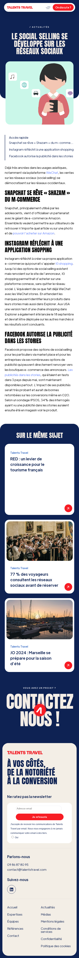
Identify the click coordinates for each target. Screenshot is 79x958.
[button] (48, 8)
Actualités (48, 907)
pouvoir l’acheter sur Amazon (33, 233)
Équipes (13, 921)
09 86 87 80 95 (17, 864)
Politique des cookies (56, 946)
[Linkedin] (11, 889)
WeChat (52, 172)
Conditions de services (51, 930)
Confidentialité (51, 939)
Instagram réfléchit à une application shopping (41, 149)
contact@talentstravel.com (26, 869)
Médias (46, 914)
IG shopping (64, 263)
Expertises (14, 914)
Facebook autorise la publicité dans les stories (41, 156)
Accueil (12, 907)
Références (15, 928)
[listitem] (39, 479)
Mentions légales (52, 921)
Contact (13, 935)
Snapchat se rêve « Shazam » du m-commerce (41, 143)
